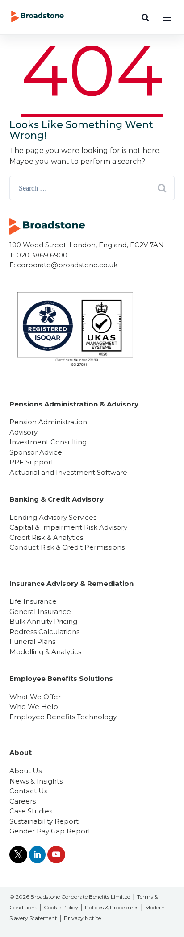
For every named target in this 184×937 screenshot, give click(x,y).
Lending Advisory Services (52, 517)
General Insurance (40, 611)
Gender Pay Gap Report (50, 831)
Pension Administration (48, 422)
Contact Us (28, 791)
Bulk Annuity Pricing (43, 621)
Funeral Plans (32, 641)
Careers (22, 801)
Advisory (23, 432)
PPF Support (31, 462)
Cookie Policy (61, 907)
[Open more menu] (167, 17)
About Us (25, 771)
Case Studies (30, 811)
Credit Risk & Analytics (46, 537)
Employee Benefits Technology (63, 717)
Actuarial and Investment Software (68, 472)
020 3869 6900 (42, 255)
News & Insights (36, 781)
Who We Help (33, 706)
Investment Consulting (48, 442)
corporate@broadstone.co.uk (67, 265)
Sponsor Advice (35, 452)
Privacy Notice (82, 918)
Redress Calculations (44, 631)
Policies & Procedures (111, 907)
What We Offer (35, 696)
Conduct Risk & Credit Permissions (67, 547)
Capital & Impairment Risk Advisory (68, 527)
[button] (145, 17)
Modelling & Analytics (45, 651)
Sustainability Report (44, 821)
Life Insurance (33, 601)
